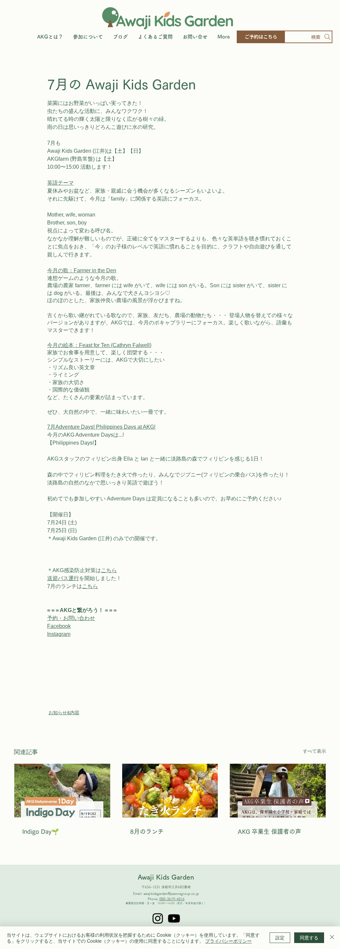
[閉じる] (332, 938)
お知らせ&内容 (63, 712)
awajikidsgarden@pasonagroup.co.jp (171, 893)
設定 (280, 937)
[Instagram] (158, 918)
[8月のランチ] (170, 791)
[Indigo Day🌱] (62, 791)
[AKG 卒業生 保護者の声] (278, 791)
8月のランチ (147, 831)
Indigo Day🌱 (40, 831)
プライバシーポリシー (228, 940)
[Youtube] (174, 918)
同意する (309, 937)
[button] (88, 37)
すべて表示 (314, 751)
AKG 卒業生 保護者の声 (269, 831)
